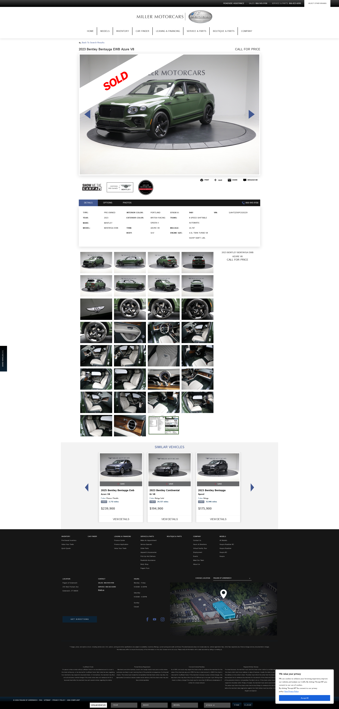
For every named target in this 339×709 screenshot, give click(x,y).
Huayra (222, 556)
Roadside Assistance (147, 560)
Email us (101, 590)
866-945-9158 (109, 583)
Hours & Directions (200, 544)
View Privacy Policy (291, 691)
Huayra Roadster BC (227, 544)
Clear (247, 705)
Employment (197, 552)
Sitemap (47, 700)
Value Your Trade (67, 544)
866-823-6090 (111, 587)
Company (246, 31)
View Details (121, 519)
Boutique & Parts (223, 31)
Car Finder (142, 31)
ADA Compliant (73, 700)
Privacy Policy (58, 700)
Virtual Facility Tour (200, 548)
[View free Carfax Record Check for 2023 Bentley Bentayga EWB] (92, 190)
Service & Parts (196, 31)
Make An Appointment (148, 540)
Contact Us (197, 540)
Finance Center (119, 540)
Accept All (304, 698)
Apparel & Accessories (148, 552)
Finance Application (121, 544)
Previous (85, 487)
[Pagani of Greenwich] (155, 17)
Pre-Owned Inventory (68, 540)
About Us (196, 564)
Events (195, 556)
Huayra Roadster (225, 548)
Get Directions (80, 619)
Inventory (122, 31)
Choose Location (202, 578)
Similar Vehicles (98, 705)
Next (253, 487)
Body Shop (144, 564)
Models (105, 31)
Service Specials (146, 544)
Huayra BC (223, 552)
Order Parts (144, 548)
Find (236, 705)
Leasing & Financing (168, 31)
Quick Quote (65, 548)
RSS (40, 700)
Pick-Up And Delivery (148, 556)
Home (90, 31)
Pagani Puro (144, 568)
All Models (223, 540)
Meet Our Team (198, 560)
